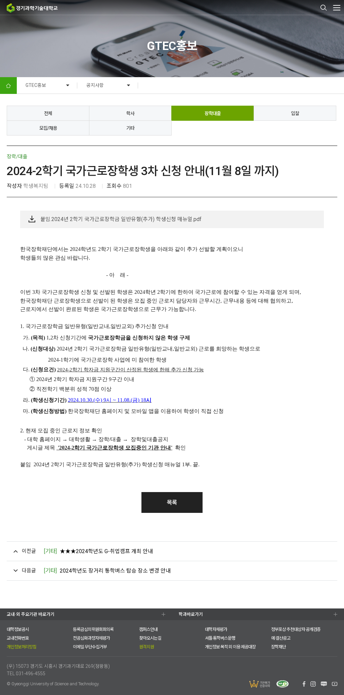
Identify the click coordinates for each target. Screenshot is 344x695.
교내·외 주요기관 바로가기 (30, 614)
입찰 (295, 113)
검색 (323, 8)
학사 (130, 113)
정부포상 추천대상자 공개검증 (295, 629)
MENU (336, 7)
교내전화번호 (18, 638)
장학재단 (278, 646)
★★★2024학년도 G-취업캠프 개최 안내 (98, 551)
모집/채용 (48, 128)
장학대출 (213, 113)
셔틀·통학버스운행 (220, 638)
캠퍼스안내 (148, 629)
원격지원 (146, 646)
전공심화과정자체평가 (91, 638)
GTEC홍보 (36, 85)
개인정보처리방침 (21, 646)
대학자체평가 (216, 629)
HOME (8, 85)
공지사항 (95, 85)
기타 (130, 128)
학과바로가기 (191, 614)
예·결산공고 (280, 638)
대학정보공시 (18, 629)
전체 (48, 113)
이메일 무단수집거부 (90, 646)
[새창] (304, 685)
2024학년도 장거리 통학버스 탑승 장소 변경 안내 (107, 571)
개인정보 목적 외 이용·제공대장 (230, 646)
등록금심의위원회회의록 (93, 629)
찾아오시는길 (150, 638)
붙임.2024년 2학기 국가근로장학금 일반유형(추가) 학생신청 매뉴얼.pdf (121, 219)
